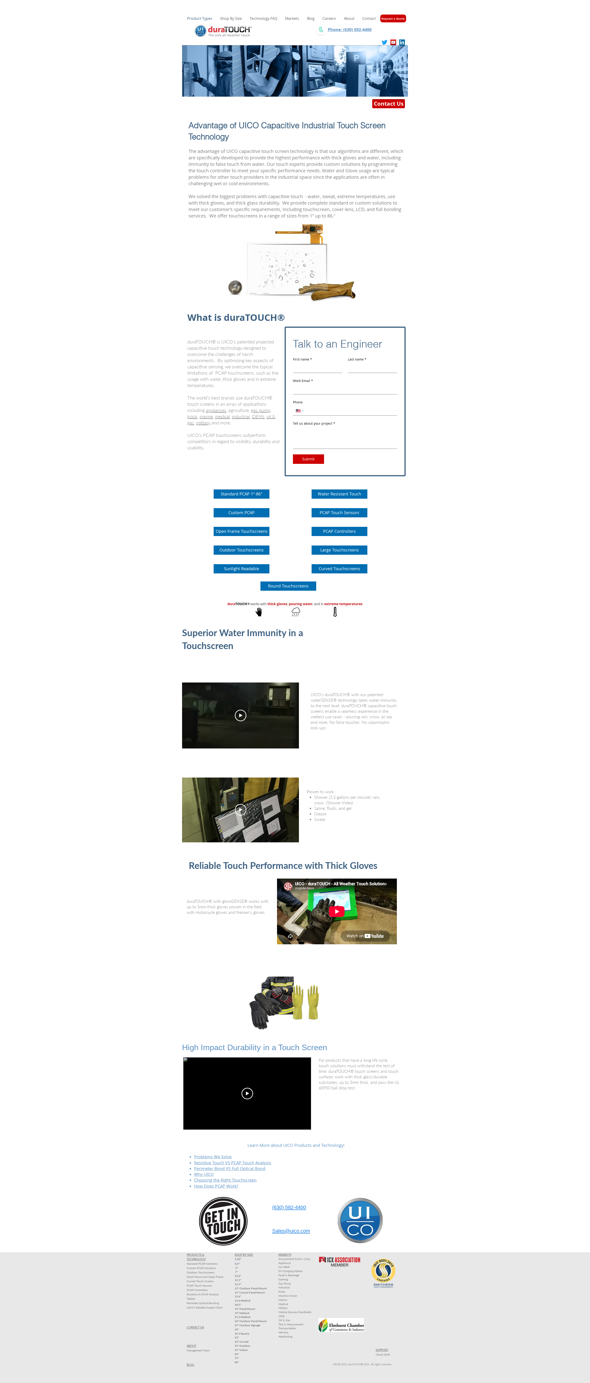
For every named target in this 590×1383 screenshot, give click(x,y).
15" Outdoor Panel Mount (251, 1288)
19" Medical (242, 1313)
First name (302, 359)
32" (237, 1329)
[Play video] (240, 715)
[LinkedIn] (402, 42)
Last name (357, 359)
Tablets (191, 1298)
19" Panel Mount (245, 1309)
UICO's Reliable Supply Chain (205, 1307)
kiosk (192, 416)
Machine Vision (287, 1295)
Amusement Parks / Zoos (294, 1259)
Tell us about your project (314, 423)
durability (262, 441)
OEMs (258, 416)
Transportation (287, 1328)
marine (206, 416)
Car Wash (284, 1267)
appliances (216, 410)
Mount (250, 1292)
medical (222, 416)
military (203, 422)
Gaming (283, 1279)
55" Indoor (241, 1350)
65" (237, 1354)
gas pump (260, 410)
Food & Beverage (288, 1275)
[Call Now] (321, 29)
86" (237, 1362)
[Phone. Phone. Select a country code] (300, 411)
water (215, 379)
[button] (231, 18)
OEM (281, 1316)
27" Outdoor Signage (247, 1325)
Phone (298, 402)
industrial (241, 416)
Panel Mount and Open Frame (205, 1277)
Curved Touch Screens (200, 1281)
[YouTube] (393, 42)
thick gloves (234, 379)
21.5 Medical (242, 1317)
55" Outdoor (243, 1345)
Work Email (303, 381)
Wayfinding (285, 1336)
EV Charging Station (290, 1271)
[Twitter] (384, 42)
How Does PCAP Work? (216, 1186)
